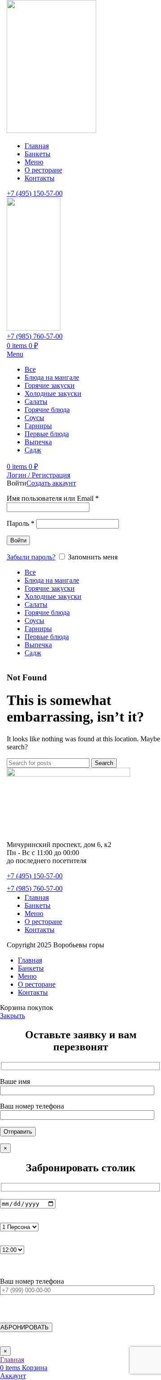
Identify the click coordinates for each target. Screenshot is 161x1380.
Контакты (40, 929)
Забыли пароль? (31, 557)
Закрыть (12, 1015)
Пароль (20, 523)
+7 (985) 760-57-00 (35, 336)
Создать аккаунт (51, 483)
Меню (34, 913)
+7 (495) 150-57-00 (35, 193)
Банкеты (38, 905)
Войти (18, 540)
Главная (37, 897)
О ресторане (43, 921)
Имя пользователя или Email (53, 498)
